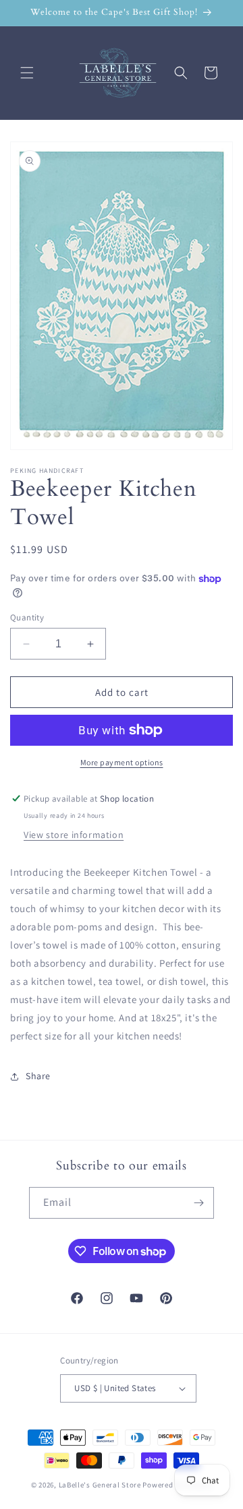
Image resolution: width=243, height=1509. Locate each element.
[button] (27, 73)
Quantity (27, 617)
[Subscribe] (198, 1203)
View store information (74, 835)
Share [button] (38, 1076)
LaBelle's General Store (100, 1484)
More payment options (121, 762)
